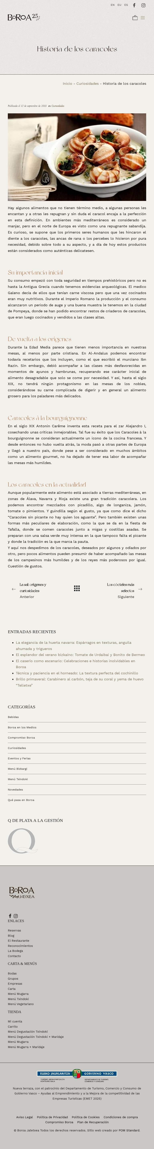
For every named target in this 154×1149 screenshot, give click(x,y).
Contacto (14, 956)
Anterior (33, 590)
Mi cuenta (15, 1021)
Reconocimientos (20, 946)
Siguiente (120, 590)
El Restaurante (18, 940)
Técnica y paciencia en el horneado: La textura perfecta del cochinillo (77, 673)
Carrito (13, 1026)
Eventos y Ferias (19, 758)
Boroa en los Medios (22, 727)
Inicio (67, 83)
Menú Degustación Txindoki (28, 1031)
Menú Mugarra (18, 994)
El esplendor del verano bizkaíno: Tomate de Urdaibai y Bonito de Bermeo (80, 655)
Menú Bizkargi (17, 768)
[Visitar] (134, 5)
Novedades (15, 789)
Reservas (14, 930)
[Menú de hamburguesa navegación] (142, 17)
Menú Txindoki (18, 779)
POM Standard (129, 1130)
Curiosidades (87, 83)
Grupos (13, 978)
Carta (11, 989)
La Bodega (15, 951)
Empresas (15, 983)
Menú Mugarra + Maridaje (26, 1047)
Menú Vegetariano (21, 1004)
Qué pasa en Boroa (21, 800)
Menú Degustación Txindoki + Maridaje (36, 1037)
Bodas (12, 973)
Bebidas (13, 716)
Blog (11, 935)
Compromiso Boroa (21, 737)
